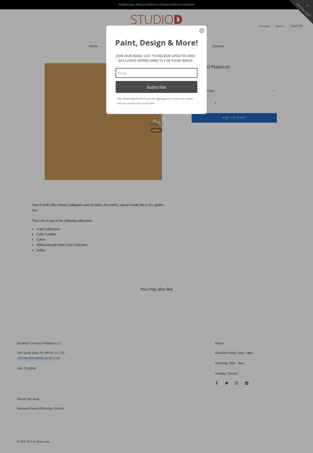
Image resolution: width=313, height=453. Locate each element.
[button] (201, 30)
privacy (156, 130)
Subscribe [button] (156, 86)
